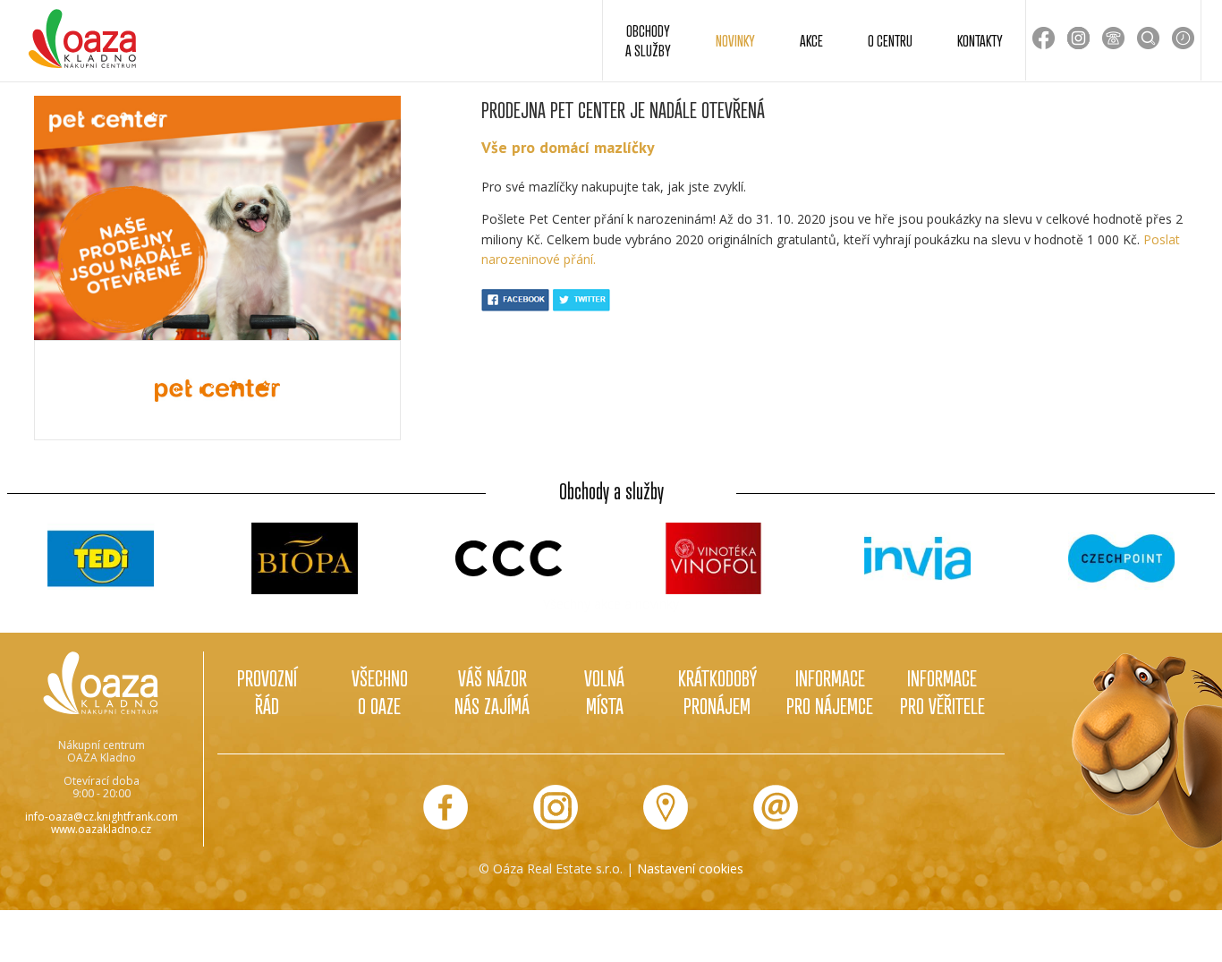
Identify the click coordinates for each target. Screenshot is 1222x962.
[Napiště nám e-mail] (775, 807)
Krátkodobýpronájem (717, 692)
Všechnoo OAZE (380, 692)
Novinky (735, 40)
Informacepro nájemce (829, 692)
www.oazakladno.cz (101, 829)
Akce (811, 40)
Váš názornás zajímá (492, 692)
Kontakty (980, 40)
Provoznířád (267, 692)
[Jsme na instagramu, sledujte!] (555, 807)
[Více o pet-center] (217, 389)
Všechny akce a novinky (611, 603)
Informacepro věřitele (942, 692)
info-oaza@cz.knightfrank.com (101, 816)
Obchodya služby (648, 40)
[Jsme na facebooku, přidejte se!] (445, 807)
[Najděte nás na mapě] (665, 807)
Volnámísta (604, 692)
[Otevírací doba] (1183, 38)
